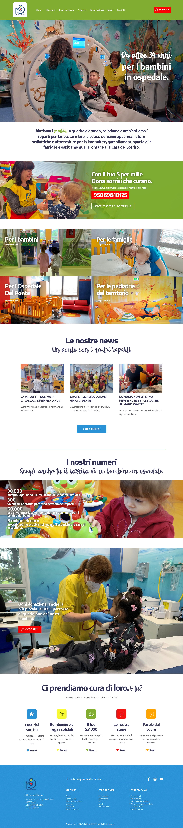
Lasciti (100, 804)
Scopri (33, 750)
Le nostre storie (137, 807)
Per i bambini (136, 796)
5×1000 (101, 801)
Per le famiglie (136, 799)
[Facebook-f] (148, 779)
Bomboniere (103, 799)
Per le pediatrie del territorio (142, 804)
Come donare (103, 796)
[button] (113, 206)
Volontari (69, 804)
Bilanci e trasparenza (74, 801)
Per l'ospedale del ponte (140, 801)
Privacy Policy (71, 824)
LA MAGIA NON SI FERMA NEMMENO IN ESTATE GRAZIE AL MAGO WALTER (139, 400)
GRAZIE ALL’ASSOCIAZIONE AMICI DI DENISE (88, 398)
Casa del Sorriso (137, 809)
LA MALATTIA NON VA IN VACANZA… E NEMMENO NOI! (40, 398)
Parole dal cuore (72, 809)
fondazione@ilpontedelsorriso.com (85, 779)
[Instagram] (155, 779)
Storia (68, 796)
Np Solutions (84, 824)
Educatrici (70, 807)
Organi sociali (71, 799)
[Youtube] (161, 779)
